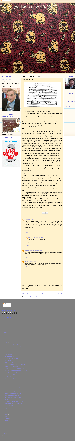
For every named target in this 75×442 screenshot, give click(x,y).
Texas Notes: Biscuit (9, 405)
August (6, 342)
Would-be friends (8, 354)
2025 (5, 322)
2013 (5, 435)
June (6, 410)
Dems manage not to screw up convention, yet (14, 368)
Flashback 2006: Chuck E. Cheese (12, 395)
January (7, 420)
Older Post (59, 293)
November (7, 336)
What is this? (68, 106)
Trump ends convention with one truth (13, 350)
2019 (5, 423)
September (7, 340)
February (7, 418)
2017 (5, 427)
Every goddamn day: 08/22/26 (28, 6)
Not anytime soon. (9, 360)
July (6, 408)
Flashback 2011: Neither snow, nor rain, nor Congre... (16, 370)
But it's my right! (8, 399)
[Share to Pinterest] (47, 213)
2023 (5, 326)
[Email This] (42, 213)
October (7, 338)
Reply (26, 232)
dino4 (43, 438)
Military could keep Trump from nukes (13, 397)
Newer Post (25, 293)
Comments (6, 306)
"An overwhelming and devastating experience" (15, 385)
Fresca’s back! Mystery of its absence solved (14, 372)
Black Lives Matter (9, 352)
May (6, 412)
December (7, 334)
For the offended (68, 98)
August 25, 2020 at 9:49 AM (36, 237)
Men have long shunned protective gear (13, 393)
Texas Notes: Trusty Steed (10, 348)
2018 (5, 425)
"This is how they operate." (10, 380)
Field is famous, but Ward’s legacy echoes (14, 378)
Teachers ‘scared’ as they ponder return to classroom (16, 383)
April (6, 414)
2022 (5, 328)
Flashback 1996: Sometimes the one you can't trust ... (16, 346)
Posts (5, 303)
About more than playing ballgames (12, 344)
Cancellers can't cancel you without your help (14, 403)
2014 (5, 433)
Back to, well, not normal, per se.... (12, 366)
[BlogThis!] (43, 213)
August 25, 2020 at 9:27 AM (36, 250)
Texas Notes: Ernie (9, 362)
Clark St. (27, 250)
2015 (5, 431)
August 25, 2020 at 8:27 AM (33, 219)
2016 (5, 429)
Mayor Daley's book (7, 79)
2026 (5, 319)
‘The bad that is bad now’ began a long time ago (15, 358)
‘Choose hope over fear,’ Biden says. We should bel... (16, 364)
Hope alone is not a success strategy (12, 387)
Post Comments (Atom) (33, 296)
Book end (7, 389)
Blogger (52, 438)
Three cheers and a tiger (10, 356)
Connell (27, 261)
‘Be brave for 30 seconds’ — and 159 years (14, 401)
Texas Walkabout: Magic (10, 391)
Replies (28, 235)
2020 (5, 332)
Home (42, 293)
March (6, 416)
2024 (5, 324)
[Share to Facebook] (46, 213)
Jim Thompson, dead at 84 (10, 374)
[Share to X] (45, 213)
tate (26, 219)
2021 (5, 330)
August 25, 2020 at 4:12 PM (35, 261)
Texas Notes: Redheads (10, 376)
